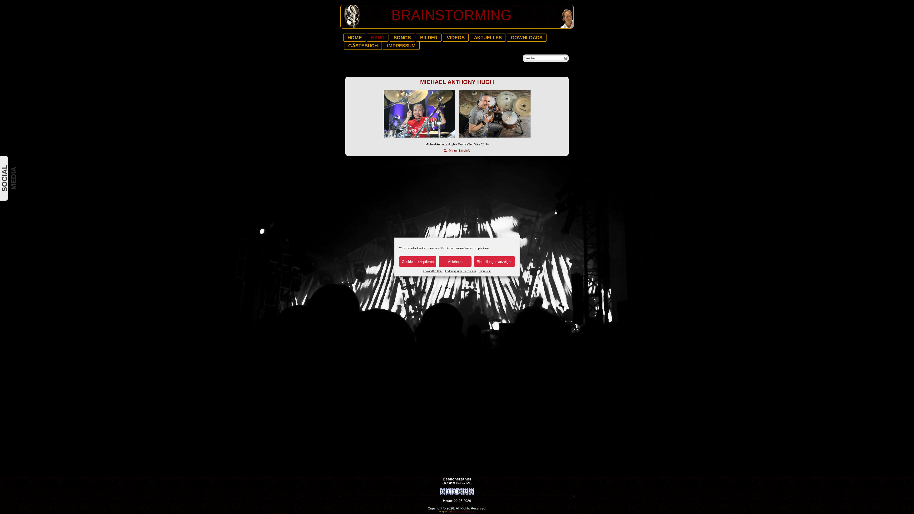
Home (355, 37)
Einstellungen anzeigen (494, 261)
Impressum (485, 271)
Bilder (428, 37)
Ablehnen (455, 261)
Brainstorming (451, 15)
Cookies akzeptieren (418, 261)
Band (377, 37)
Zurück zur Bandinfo (457, 150)
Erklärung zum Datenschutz (460, 271)
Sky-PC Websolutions (464, 511)
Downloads (526, 37)
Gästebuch (363, 45)
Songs (402, 37)
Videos (456, 37)
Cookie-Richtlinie (433, 271)
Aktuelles (488, 37)
